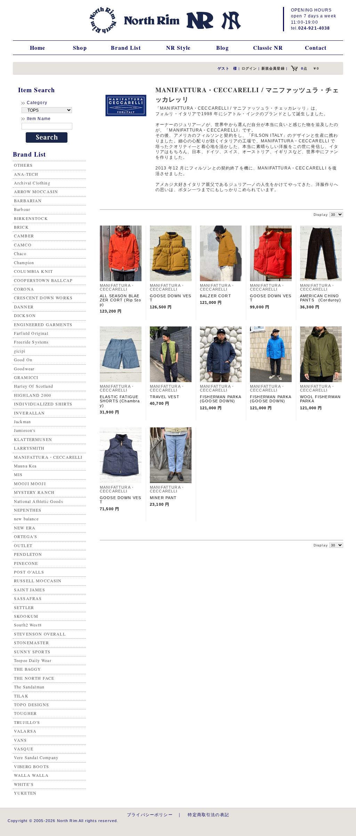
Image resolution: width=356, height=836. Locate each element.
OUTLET (23, 545)
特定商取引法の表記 (208, 814)
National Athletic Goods (38, 501)
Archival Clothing (32, 183)
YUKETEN (25, 793)
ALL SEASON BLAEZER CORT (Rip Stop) (120, 300)
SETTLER (24, 607)
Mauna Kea (25, 465)
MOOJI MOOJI (30, 483)
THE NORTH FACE (34, 678)
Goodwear (24, 368)
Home (38, 48)
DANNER (24, 306)
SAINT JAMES (29, 589)
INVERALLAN (29, 413)
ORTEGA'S (25, 536)
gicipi (19, 351)
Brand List (126, 48)
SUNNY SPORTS (32, 651)
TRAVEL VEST (164, 397)
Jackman (22, 421)
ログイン (249, 68)
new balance (26, 518)
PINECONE (26, 563)
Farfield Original (31, 333)
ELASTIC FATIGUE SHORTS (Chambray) (120, 401)
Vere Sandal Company (36, 757)
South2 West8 (28, 625)
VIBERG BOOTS (31, 766)
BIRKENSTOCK (31, 218)
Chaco (20, 253)
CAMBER (24, 235)
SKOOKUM (26, 616)
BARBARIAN (28, 200)
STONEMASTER (31, 642)
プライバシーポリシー (150, 814)
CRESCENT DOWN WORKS (43, 297)
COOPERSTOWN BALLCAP (43, 280)
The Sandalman (29, 686)
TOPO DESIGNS (31, 704)
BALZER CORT (215, 296)
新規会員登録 (273, 68)
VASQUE (23, 748)
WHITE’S (24, 784)
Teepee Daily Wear (32, 660)
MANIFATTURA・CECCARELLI (48, 457)
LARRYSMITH (29, 448)
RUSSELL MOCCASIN (38, 580)
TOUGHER (25, 713)
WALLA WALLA (31, 775)
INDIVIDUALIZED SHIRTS (43, 404)
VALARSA (25, 731)
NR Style (178, 48)
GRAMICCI (26, 377)
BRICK (21, 227)
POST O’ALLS (29, 572)
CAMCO (23, 244)
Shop (80, 48)
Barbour (22, 209)
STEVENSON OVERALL (40, 634)
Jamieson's (25, 430)
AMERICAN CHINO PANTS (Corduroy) (320, 298)
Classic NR (268, 48)
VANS (20, 740)
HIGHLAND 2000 (32, 395)
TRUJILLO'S (27, 722)
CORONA (24, 289)
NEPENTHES (27, 510)
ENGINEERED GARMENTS (43, 324)
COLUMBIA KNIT (33, 271)
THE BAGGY (27, 669)
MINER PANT (163, 498)
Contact (315, 48)
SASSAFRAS (28, 598)
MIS (18, 474)
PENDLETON (28, 554)
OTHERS (23, 165)
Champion (24, 262)
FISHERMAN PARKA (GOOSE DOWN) (222, 399)
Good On (23, 359)
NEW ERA (24, 527)
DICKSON (25, 315)
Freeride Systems (31, 342)
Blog (222, 48)
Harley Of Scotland (33, 386)
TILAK (21, 696)
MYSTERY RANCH (34, 492)
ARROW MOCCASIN (36, 191)
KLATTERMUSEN (33, 439)
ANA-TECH (26, 174)
